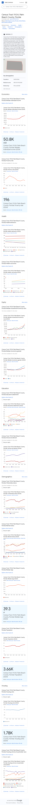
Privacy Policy (20, 802)
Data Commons (9, 2)
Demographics (18, 27)
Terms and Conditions (11, 802)
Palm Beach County (9, 21)
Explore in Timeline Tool (20, 131)
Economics (13, 25)
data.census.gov (15, 407)
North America (5, 22)
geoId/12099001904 (14, 19)
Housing (4, 28)
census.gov (9, 110)
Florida (16, 21)
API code (12, 131)
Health (19, 25)
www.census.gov (6, 88)
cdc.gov (8, 232)
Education (10, 27)
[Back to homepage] (3, 2)
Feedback (21, 2)
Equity (4, 27)
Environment (12, 28)
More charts (24, 94)
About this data (15, 110)
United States (22, 21)
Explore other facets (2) (7, 103)
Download (6, 131)
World (10, 22)
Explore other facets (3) (7, 528)
